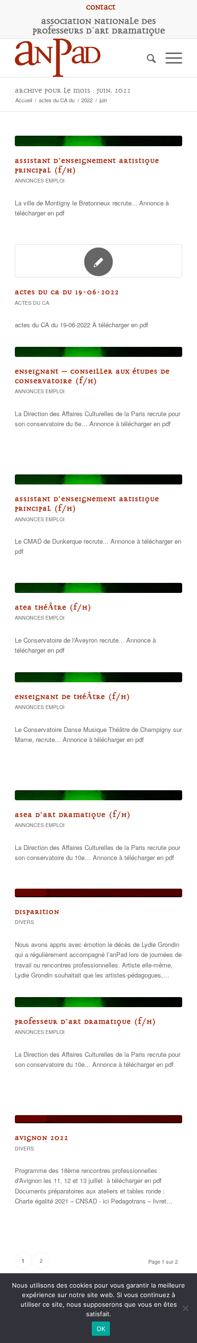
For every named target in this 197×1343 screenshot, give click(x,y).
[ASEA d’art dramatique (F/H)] (98, 795)
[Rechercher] (146, 58)
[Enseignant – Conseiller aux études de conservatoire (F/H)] (98, 352)
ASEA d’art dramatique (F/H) (73, 814)
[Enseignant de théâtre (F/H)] (98, 677)
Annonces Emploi (40, 180)
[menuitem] (100, 7)
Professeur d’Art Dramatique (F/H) (85, 1021)
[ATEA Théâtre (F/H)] (98, 588)
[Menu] (169, 58)
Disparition (37, 911)
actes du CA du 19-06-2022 (67, 292)
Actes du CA (32, 302)
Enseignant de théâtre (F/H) (73, 696)
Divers (24, 921)
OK (101, 1328)
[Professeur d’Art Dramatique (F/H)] (98, 1002)
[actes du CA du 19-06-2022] (98, 261)
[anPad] (82, 58)
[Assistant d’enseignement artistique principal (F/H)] (98, 141)
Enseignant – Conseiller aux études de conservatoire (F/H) (92, 376)
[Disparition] (98, 893)
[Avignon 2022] (98, 1119)
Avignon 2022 (41, 1137)
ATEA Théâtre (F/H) (53, 607)
